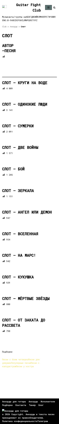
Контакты (20, 405)
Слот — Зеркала (18, 190)
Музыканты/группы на (14, 16)
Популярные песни (21, 362)
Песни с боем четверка (15, 359)
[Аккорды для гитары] (15, 410)
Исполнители (48, 401)
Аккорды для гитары (14, 401)
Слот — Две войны (20, 147)
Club (4, 26)
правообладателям (32, 417)
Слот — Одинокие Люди (24, 104)
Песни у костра (25, 366)
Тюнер (32, 405)
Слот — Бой (13, 168)
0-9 (9, 20)
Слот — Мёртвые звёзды (26, 298)
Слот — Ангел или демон (27, 212)
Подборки (7, 405)
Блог (41, 405)
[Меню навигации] (48, 7)
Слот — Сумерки (18, 125)
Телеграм (42, 421)
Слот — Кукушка (18, 276)
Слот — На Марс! (19, 255)
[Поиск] (54, 7)
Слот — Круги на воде (24, 82)
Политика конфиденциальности (19, 421)
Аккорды (13, 26)
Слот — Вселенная (20, 233)
